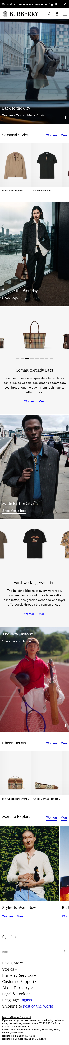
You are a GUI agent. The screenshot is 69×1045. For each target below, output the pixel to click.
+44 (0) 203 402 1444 (45, 1023)
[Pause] (65, 117)
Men (64, 135)
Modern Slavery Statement (16, 1017)
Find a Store (12, 963)
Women (51, 135)
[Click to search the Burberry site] (49, 14)
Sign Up (54, 4)
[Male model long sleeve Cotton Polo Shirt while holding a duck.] (29, 863)
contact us (8, 1026)
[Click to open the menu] (65, 14)
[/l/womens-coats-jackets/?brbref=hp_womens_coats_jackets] (34, 71)
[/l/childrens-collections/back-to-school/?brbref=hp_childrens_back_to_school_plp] (34, 679)
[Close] (65, 4)
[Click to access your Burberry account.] (57, 14)
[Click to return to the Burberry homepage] (24, 14)
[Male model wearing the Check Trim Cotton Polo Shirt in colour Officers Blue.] (34, 467)
